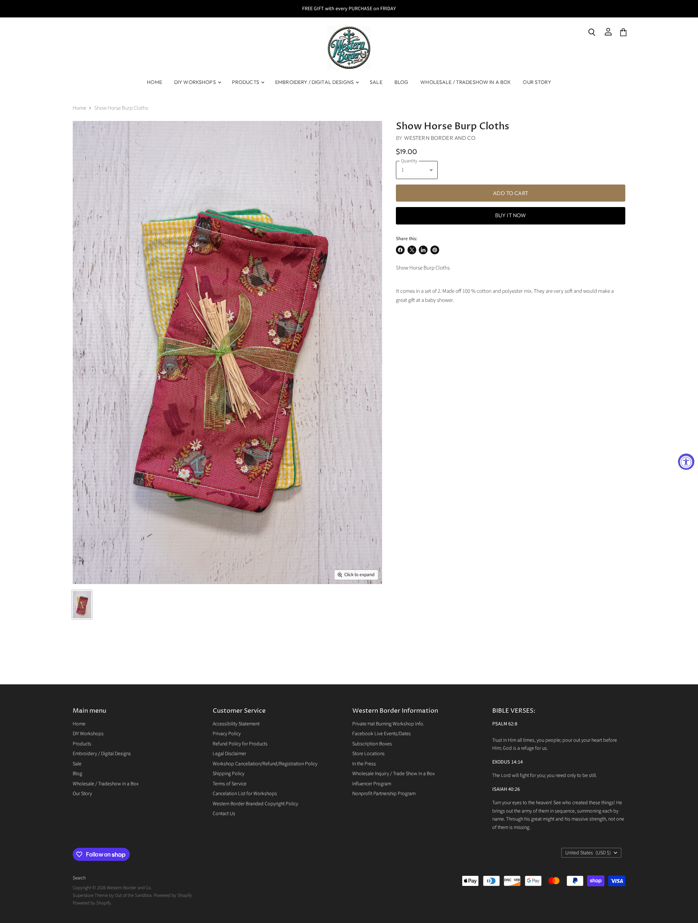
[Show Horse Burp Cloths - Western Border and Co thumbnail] (82, 604)
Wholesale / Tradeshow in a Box (465, 82)
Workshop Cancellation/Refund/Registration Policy (265, 764)
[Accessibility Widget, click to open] (686, 461)
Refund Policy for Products (240, 744)
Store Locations (368, 753)
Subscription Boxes (372, 744)
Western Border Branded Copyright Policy (255, 803)
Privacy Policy (227, 733)
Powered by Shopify (173, 895)
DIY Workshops (195, 82)
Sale (376, 82)
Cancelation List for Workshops (245, 793)
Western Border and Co (440, 137)
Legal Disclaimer (229, 753)
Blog (401, 82)
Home (154, 82)
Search (79, 878)
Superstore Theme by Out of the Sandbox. (113, 895)
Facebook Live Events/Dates (381, 733)
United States (588, 853)
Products (246, 82)
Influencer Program (371, 784)
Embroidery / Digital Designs (315, 82)
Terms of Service (229, 784)
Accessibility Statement (236, 724)
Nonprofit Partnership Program (384, 793)
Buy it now (510, 215)
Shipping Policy (228, 773)
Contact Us (224, 813)
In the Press (364, 764)
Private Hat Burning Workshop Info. (388, 724)
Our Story (537, 82)
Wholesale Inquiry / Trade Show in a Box (393, 773)
